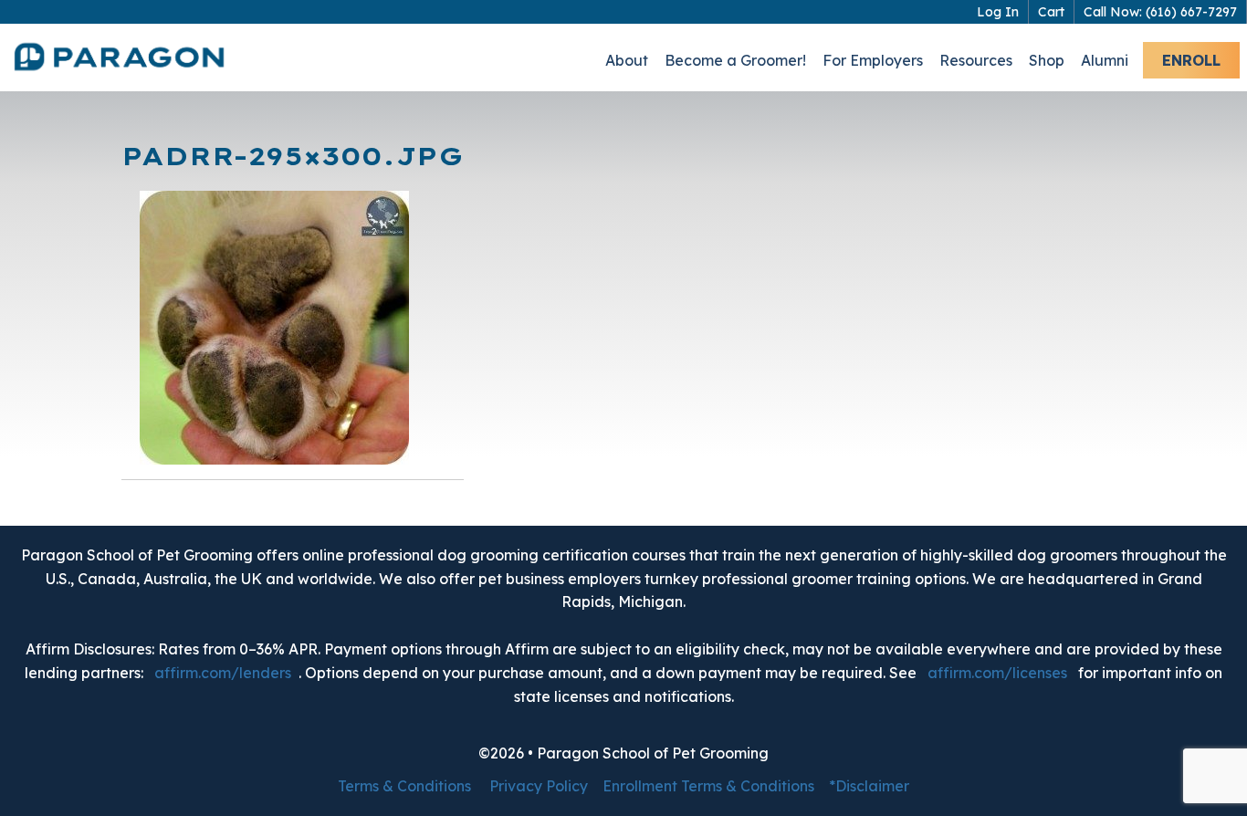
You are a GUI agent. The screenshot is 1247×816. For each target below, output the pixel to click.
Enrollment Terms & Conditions (708, 786)
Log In (998, 12)
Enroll (1191, 60)
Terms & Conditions (404, 786)
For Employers (873, 60)
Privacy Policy (538, 786)
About (626, 60)
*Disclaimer (869, 786)
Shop (1046, 60)
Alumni (1104, 60)
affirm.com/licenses (997, 673)
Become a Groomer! (735, 60)
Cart (1051, 12)
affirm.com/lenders (222, 673)
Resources (975, 60)
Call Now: (1160, 12)
